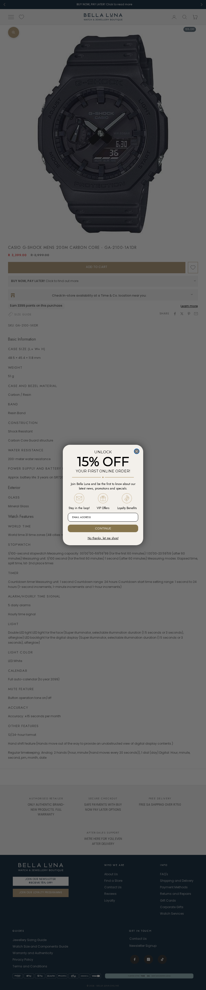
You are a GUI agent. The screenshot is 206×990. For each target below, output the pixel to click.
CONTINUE (103, 528)
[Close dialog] (136, 451)
